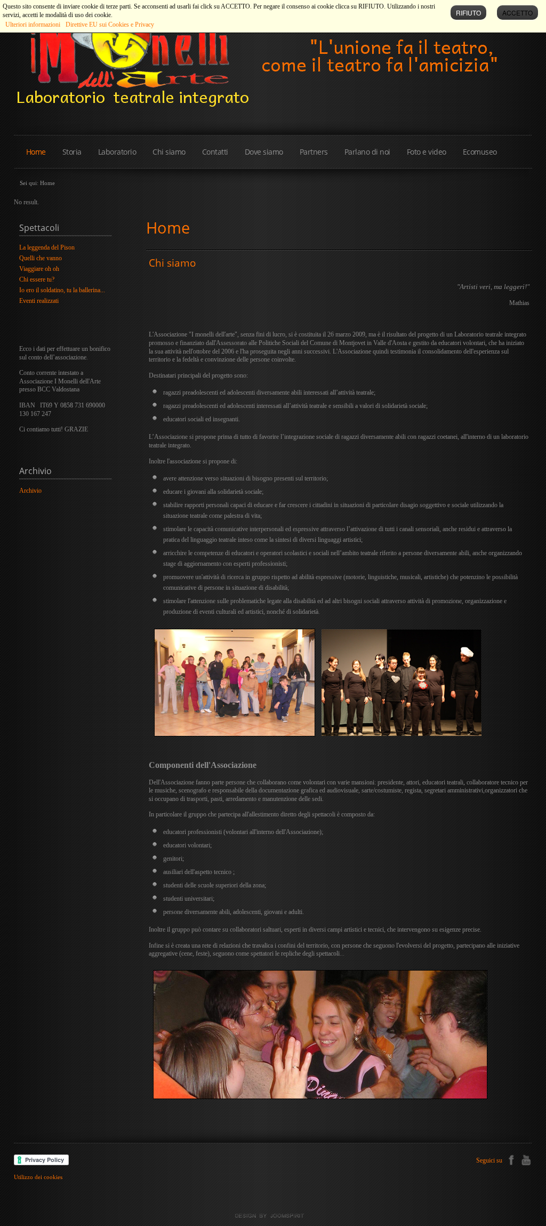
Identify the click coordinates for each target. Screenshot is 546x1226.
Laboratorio (117, 152)
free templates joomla (273, 1216)
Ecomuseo (480, 152)
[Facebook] (511, 1159)
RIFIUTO (468, 12)
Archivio (30, 490)
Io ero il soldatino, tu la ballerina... (62, 290)
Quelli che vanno (40, 258)
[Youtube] (526, 1159)
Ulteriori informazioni (32, 24)
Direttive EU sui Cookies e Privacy (110, 24)
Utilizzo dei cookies (38, 1177)
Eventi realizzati (39, 301)
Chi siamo (169, 152)
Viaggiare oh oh (39, 269)
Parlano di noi (367, 152)
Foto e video (426, 152)
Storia (72, 152)
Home (36, 152)
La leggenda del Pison (47, 247)
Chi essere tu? (36, 279)
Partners (314, 152)
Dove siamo (264, 152)
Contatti (215, 152)
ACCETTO (517, 12)
